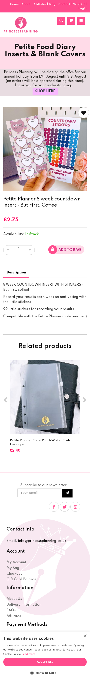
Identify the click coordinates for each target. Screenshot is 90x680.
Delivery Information (24, 605)
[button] (45, 673)
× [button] (85, 636)
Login (82, 8)
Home (14, 4)
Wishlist (79, 4)
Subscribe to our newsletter (43, 485)
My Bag (13, 568)
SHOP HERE (45, 91)
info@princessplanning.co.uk (42, 541)
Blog (52, 4)
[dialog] (45, 655)
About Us (14, 599)
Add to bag (69, 250)
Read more (29, 654)
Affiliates (40, 4)
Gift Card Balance (21, 579)
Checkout (14, 574)
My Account (16, 562)
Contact (64, 4)
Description (16, 272)
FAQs (11, 610)
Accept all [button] (45, 662)
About (26, 4)
